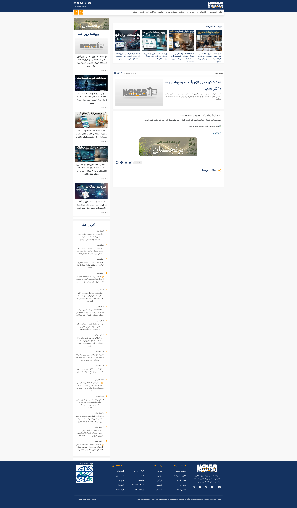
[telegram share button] (89, 3)
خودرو (121, 480)
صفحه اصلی (219, 73)
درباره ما (182, 485)
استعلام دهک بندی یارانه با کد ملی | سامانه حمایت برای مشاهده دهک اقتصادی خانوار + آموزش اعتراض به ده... (89, 448)
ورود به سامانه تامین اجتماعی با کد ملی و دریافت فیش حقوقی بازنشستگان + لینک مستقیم (155, 56)
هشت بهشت (82, 499)
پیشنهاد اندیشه (214, 26)
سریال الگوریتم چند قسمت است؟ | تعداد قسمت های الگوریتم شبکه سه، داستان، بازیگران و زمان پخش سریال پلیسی (91, 98)
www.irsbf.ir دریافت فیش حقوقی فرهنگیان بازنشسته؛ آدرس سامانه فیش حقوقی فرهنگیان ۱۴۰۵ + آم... (182, 57)
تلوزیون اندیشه (139, 12)
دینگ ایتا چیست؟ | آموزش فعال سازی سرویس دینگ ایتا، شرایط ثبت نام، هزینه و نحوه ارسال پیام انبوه (91, 205)
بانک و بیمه (119, 475)
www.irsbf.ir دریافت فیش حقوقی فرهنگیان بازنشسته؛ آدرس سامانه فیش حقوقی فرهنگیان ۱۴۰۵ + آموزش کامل (90, 313)
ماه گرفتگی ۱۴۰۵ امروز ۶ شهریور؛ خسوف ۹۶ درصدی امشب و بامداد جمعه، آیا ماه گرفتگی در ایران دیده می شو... (90, 387)
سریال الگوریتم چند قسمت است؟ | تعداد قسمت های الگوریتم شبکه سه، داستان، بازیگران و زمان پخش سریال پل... (90, 342)
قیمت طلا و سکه (117, 489)
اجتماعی (159, 489)
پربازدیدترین (139, 489)
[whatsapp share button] (117, 162)
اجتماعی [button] (213, 12)
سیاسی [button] (191, 12)
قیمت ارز (120, 485)
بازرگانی (153, 12)
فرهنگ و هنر (139, 470)
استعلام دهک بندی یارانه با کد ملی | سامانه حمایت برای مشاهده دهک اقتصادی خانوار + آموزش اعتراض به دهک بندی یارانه (91, 169)
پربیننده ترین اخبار (89, 34)
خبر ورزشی (217, 132)
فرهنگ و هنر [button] (173, 12)
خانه (220, 12)
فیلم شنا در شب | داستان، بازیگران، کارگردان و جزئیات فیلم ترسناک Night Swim (90, 265)
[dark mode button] (81, 12)
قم (147, 12)
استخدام (120, 471)
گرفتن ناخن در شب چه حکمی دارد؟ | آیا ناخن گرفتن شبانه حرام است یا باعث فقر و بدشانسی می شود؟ (90, 237)
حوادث (141, 475)
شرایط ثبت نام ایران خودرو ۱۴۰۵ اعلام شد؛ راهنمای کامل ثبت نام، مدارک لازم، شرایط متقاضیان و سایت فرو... (90, 419)
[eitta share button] (81, 3)
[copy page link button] (118, 73)
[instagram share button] (85, 3)
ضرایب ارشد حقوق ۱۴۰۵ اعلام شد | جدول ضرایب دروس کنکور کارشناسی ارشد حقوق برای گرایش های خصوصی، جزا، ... (90, 280)
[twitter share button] (130, 162)
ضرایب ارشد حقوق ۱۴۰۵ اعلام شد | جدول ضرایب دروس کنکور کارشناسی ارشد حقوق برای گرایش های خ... (209, 57)
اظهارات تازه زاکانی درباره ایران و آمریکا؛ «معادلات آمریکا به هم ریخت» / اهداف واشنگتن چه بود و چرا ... (90, 357)
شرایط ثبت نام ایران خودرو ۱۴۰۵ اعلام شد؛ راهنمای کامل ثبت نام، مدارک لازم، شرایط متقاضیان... (128, 56)
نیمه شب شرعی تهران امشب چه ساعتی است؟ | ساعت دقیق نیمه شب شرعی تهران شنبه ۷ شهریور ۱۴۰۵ (89, 251)
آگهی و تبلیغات (180, 475)
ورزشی (181, 12)
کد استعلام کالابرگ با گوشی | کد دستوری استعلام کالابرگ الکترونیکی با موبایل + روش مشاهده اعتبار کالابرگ (91, 134)
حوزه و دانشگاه (138, 484)
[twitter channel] (219, 487)
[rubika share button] (74, 3)
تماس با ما (181, 489)
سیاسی (159, 471)
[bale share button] (78, 3)
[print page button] (115, 73)
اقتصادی (159, 485)
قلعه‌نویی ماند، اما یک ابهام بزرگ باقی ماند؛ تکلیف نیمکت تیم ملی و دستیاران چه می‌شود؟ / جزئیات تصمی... (90, 403)
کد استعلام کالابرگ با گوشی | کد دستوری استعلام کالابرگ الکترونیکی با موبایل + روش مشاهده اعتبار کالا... (90, 433)
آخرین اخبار (89, 225)
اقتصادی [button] (202, 12)
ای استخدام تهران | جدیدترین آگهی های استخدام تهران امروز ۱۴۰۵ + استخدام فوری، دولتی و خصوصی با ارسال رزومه (91, 61)
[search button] (76, 12)
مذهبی (160, 12)
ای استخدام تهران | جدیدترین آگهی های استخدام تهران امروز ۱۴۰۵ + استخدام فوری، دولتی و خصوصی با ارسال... (90, 297)
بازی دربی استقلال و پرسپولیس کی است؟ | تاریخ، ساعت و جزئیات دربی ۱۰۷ (90, 372)
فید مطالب (181, 480)
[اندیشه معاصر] (215, 4)
